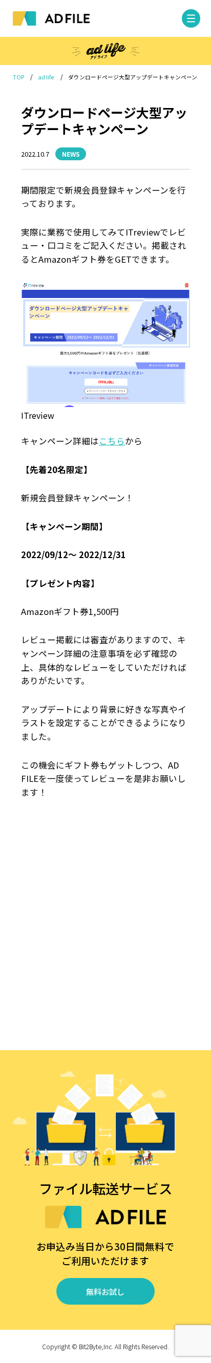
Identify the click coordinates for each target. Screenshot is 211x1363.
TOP (19, 77)
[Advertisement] (105, 925)
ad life (46, 77)
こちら (112, 441)
